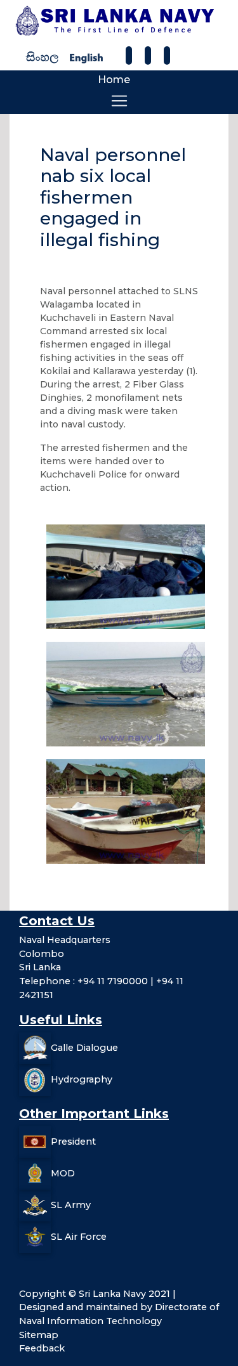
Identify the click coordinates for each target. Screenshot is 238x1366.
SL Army (71, 1205)
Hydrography (81, 1079)
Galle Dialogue (84, 1047)
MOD (63, 1173)
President (73, 1141)
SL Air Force (79, 1236)
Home (114, 80)
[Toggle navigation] (119, 101)
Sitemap (38, 1335)
